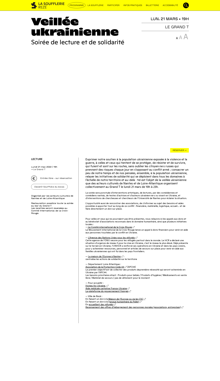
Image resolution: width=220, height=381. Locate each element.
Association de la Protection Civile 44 (104, 266)
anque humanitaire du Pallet (124, 301)
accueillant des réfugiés (101, 304)
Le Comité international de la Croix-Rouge (109, 227)
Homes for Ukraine (95, 285)
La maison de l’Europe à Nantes (104, 256)
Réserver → (179, 150)
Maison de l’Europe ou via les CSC (125, 298)
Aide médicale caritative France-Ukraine (106, 288)
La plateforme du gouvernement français (106, 291)
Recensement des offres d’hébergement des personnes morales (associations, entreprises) (133, 307)
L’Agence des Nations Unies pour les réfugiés (111, 237)
